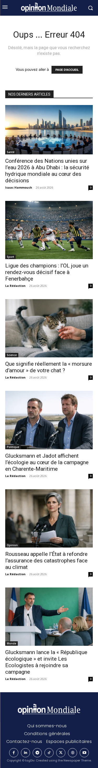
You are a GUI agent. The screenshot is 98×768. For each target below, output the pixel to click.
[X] (60, 752)
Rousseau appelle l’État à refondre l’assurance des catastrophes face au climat (46, 560)
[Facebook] (13, 752)
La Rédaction (15, 286)
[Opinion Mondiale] (49, 710)
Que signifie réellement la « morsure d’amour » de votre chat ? (48, 367)
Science (12, 355)
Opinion (12, 545)
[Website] (72, 752)
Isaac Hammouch (18, 187)
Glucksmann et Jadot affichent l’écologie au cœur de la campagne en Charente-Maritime (47, 462)
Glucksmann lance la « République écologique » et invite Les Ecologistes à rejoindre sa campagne (46, 662)
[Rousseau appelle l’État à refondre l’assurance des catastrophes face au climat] (49, 518)
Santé (10, 152)
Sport (10, 257)
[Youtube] (84, 752)
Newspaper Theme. (77, 760)
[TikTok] (49, 752)
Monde (11, 643)
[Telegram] (37, 752)
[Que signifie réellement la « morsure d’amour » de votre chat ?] (49, 328)
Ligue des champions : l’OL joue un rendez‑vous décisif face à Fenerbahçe (46, 272)
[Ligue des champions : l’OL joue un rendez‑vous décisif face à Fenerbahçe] (49, 230)
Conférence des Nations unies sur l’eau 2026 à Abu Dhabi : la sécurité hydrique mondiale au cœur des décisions (47, 171)
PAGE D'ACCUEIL (67, 70)
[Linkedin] (25, 752)
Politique (13, 447)
